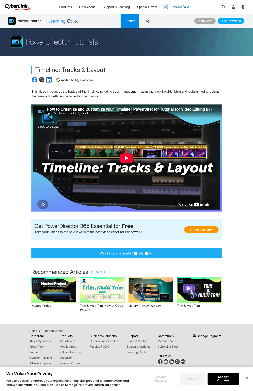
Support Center (137, 341)
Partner (34, 352)
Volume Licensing (71, 352)
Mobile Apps (68, 346)
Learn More (204, 21)
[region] (126, 379)
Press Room (37, 346)
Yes (141, 253)
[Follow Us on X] (177, 361)
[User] (233, 7)
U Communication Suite (105, 341)
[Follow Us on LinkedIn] (171, 361)
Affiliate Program (40, 363)
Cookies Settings (161, 378)
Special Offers (147, 7)
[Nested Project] (53, 290)
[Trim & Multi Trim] (199, 290)
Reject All (192, 379)
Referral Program (71, 363)
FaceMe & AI (180, 6)
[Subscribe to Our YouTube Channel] (165, 361)
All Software (67, 341)
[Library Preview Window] (150, 290)
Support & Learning (116, 7)
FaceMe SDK (99, 346)
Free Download (231, 21)
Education (66, 357)
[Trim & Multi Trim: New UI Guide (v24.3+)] (102, 290)
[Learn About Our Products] (183, 361)
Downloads (87, 7)
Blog (146, 21)
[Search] (223, 7)
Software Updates (138, 346)
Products (65, 7)
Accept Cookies (223, 378)
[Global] (243, 7)
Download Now (201, 230)
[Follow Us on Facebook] (160, 361)
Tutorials (130, 21)
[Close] (246, 378)
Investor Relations (41, 357)
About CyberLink (40, 341)
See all (98, 272)
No (151, 253)
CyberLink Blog (168, 346)
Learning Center (137, 352)
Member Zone (167, 341)
